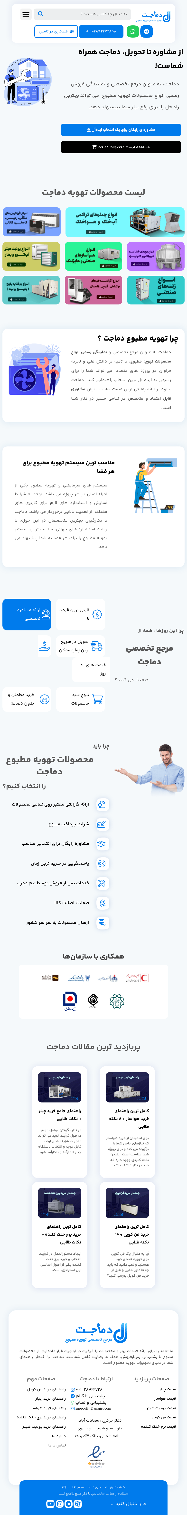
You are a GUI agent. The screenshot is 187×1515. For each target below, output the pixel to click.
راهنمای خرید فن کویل (46, 1389)
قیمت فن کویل (164, 1417)
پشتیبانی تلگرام (90, 1396)
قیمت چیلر (167, 1389)
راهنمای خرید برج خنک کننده (41, 1417)
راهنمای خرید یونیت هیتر (44, 1427)
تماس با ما (57, 1446)
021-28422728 (89, 1389)
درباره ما (59, 1436)
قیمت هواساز (165, 1399)
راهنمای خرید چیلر (50, 1399)
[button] (26, 14)
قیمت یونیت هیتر (161, 1408)
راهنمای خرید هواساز (48, 1408)
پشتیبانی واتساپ (90, 1402)
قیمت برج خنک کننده (158, 1427)
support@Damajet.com (93, 1409)
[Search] (40, 14)
